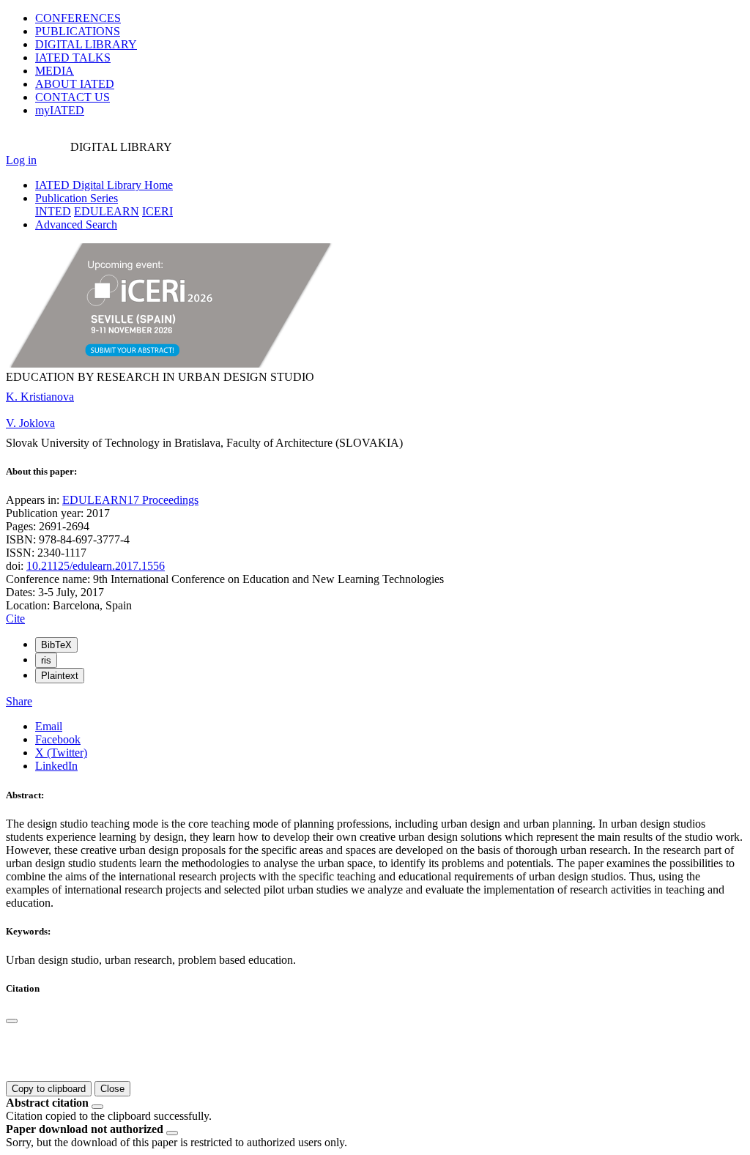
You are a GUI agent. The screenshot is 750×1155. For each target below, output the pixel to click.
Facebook (58, 739)
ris (46, 660)
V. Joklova (30, 423)
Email (48, 726)
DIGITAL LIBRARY (86, 44)
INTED (53, 211)
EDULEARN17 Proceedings (130, 500)
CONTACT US (72, 97)
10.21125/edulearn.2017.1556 (95, 566)
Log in (21, 160)
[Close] (12, 1021)
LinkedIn (56, 766)
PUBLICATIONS (77, 31)
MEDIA (54, 70)
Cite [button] (15, 618)
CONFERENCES (78, 18)
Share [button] (19, 701)
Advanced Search (76, 224)
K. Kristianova (40, 396)
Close (112, 1088)
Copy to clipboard (49, 1088)
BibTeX (56, 644)
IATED (73, 57)
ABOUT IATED (74, 84)
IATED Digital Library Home (104, 185)
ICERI (157, 211)
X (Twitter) (61, 752)
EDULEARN (106, 211)
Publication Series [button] (76, 198)
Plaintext (59, 675)
